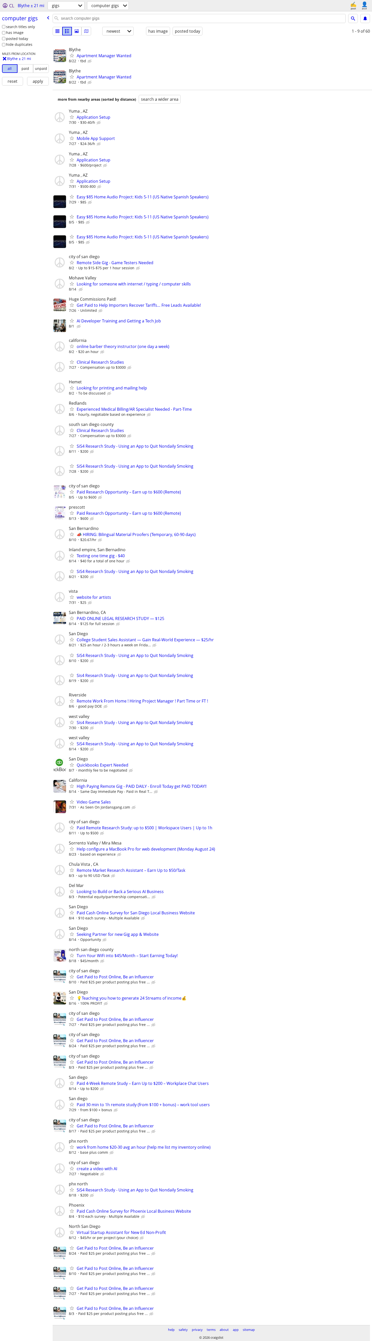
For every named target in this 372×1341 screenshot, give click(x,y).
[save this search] (365, 18)
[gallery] (76, 31)
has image (15, 32)
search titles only (20, 26)
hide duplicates (19, 44)
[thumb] (67, 31)
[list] (57, 31)
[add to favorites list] (72, 55)
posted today (17, 38)
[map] (86, 31)
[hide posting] (90, 61)
